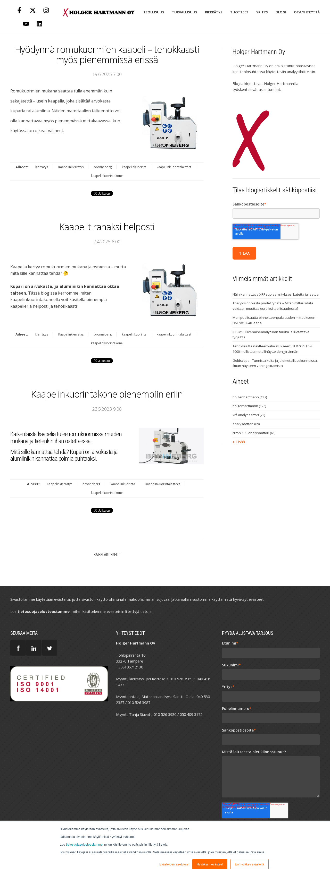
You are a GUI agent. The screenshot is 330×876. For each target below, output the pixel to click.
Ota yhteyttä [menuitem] (307, 12)
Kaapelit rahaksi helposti (107, 226)
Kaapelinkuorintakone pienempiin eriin (107, 394)
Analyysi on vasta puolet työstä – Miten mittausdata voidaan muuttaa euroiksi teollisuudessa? (273, 306)
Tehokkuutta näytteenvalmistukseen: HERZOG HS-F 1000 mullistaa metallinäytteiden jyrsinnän (273, 349)
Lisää (240, 441)
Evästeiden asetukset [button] (174, 864)
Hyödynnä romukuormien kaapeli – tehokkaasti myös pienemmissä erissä (107, 54)
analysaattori (246, 424)
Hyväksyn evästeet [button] (210, 864)
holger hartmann (250, 397)
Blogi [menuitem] (281, 12)
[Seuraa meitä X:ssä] (33, 10)
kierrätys (41, 167)
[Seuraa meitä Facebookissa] (19, 10)
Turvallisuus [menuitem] (184, 12)
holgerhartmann (249, 405)
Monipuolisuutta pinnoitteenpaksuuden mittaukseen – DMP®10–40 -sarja (275, 320)
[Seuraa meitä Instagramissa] (46, 10)
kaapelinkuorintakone (107, 176)
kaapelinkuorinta (134, 167)
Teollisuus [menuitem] (153, 12)
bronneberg (103, 167)
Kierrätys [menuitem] (213, 12)
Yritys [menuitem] (262, 12)
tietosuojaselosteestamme (84, 844)
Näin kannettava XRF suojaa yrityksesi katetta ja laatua (276, 294)
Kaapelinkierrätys (71, 167)
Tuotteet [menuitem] (239, 12)
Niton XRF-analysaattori (254, 433)
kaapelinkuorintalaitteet (174, 167)
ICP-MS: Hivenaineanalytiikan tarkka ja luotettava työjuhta (271, 335)
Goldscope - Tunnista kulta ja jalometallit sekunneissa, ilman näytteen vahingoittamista (275, 363)
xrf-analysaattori (249, 415)
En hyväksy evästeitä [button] (249, 864)
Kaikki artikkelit (107, 555)
